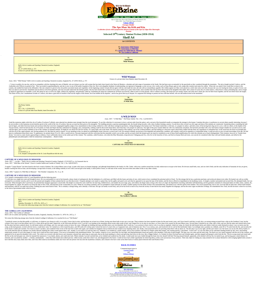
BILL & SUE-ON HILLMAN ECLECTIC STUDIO (128, 272)
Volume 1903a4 (128, 23)
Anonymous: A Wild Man (129, 49)
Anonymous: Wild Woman (130, 47)
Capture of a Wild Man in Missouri (130, 50)
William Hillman (128, 254)
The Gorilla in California (129, 52)
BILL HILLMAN (128, 269)
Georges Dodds (129, 250)
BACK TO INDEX (128, 245)
